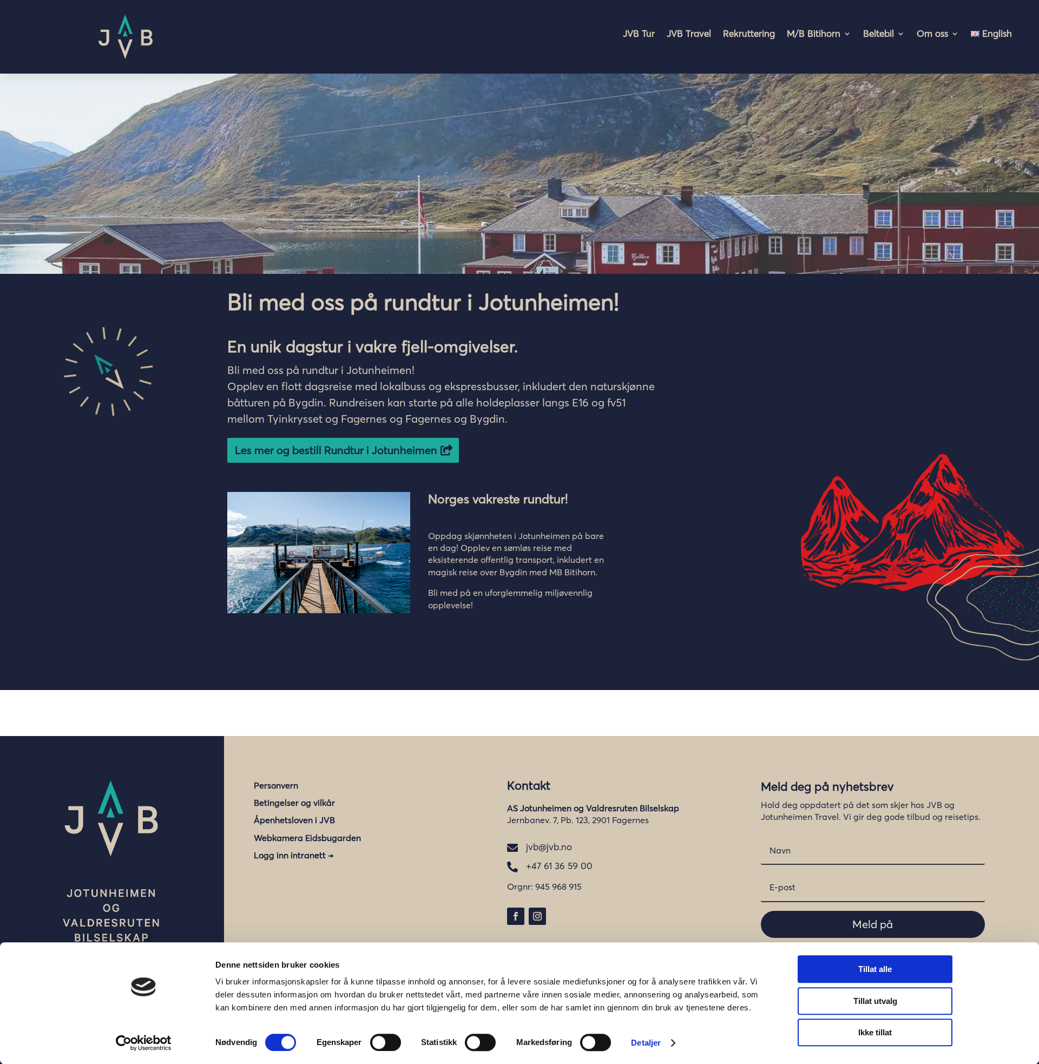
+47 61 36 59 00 (559, 865)
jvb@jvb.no (549, 846)
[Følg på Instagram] (537, 916)
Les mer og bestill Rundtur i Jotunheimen (336, 450)
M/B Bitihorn (813, 34)
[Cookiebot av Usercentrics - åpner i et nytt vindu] (143, 1043)
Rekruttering (749, 34)
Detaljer (646, 1042)
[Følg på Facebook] (515, 916)
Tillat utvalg (875, 1001)
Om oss (932, 34)
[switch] (385, 1042)
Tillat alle (875, 969)
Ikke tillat (875, 1032)
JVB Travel (689, 34)
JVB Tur (639, 34)
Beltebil (878, 34)
